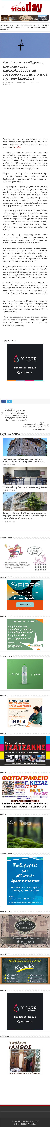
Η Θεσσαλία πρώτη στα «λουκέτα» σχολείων (25, 487)
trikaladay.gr (4, 25)
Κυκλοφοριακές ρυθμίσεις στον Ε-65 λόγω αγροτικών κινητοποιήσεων (34, 425)
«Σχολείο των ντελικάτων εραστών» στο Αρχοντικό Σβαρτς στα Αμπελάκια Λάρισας (24, 460)
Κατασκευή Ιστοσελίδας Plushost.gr (25, 1103)
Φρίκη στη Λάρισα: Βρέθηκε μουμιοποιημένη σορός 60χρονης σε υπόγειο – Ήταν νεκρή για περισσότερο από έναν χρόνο (24, 515)
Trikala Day (32, 1106)
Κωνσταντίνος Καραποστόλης (15, 83)
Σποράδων (17, 147)
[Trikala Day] (25, 7)
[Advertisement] (25, 112)
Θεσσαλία (15, 25)
